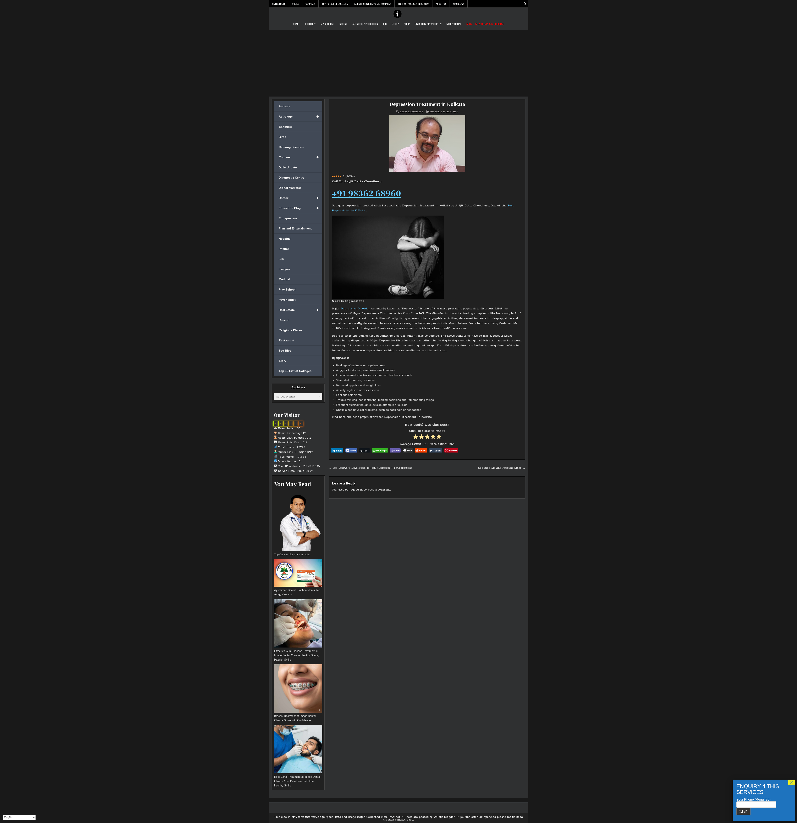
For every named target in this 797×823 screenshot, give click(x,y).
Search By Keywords (426, 24)
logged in (356, 490)
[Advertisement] (398, 61)
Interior (284, 248)
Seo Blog (285, 350)
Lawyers (285, 269)
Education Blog (299, 208)
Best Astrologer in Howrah (413, 3)
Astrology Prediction (365, 24)
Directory (310, 24)
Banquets (285, 126)
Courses (310, 3)
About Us (441, 3)
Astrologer (279, 3)
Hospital (285, 238)
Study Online (453, 24)
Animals (284, 106)
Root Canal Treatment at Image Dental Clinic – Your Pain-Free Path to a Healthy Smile (297, 781)
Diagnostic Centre (291, 177)
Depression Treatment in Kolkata (427, 104)
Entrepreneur (288, 218)
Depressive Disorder (355, 308)
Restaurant (286, 340)
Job (385, 24)
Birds (282, 137)
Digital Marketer (290, 187)
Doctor (299, 198)
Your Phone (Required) (753, 799)
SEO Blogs (458, 3)
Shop (407, 24)
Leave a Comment (411, 111)
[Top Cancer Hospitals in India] (298, 521)
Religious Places (290, 330)
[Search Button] (525, 3)
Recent (343, 24)
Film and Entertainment (295, 228)
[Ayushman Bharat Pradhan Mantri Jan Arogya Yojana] (298, 573)
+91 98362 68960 (366, 193)
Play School (287, 289)
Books (295, 3)
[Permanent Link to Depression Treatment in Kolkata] (427, 143)
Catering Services (291, 147)
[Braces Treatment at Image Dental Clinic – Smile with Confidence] (298, 689)
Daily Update (288, 167)
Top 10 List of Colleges (335, 3)
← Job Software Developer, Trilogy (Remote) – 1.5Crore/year (370, 468)
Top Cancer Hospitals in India (291, 554)
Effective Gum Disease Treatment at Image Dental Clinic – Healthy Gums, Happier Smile (296, 655)
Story (395, 24)
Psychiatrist (287, 299)
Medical (284, 279)
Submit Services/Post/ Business (372, 3)
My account (328, 24)
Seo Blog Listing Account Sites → (501, 468)
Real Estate (299, 310)
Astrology (299, 116)
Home (296, 24)
